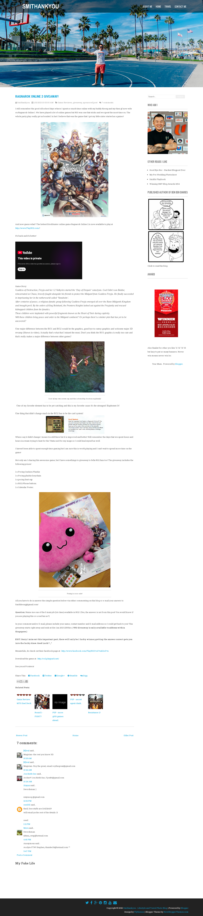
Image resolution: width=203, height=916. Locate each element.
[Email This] (18, 681)
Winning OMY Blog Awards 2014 (165, 184)
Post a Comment (24, 855)
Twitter (48, 675)
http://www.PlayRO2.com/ (27, 228)
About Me (147, 6)
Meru (26, 828)
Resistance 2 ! (94, 712)
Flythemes (139, 911)
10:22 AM (27, 770)
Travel (168, 6)
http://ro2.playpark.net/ (48, 658)
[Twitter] (87, 903)
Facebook (35, 675)
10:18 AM (27, 758)
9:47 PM (27, 851)
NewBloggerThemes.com (176, 911)
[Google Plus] (95, 903)
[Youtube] (110, 903)
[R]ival (26, 750)
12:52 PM (27, 801)
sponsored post (90, 102)
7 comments (107, 102)
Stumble (73, 675)
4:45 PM (27, 839)
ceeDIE (26, 804)
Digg (85, 675)
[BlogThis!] (20, 681)
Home (158, 6)
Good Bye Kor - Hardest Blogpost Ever (167, 170)
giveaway (77, 102)
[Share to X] (23, 681)
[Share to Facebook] (26, 681)
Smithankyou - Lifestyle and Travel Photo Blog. (145, 908)
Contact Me (180, 6)
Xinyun (26, 785)
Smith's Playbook (158, 179)
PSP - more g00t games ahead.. (57, 716)
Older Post (128, 735)
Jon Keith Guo (29, 773)
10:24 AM (27, 781)
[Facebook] (91, 903)
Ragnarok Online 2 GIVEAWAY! (37, 96)
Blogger (179, 364)
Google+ (60, 675)
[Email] (115, 903)
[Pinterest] (100, 903)
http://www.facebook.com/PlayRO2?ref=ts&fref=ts (85, 651)
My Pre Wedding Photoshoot (163, 174)
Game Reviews (65, 102)
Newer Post (21, 735)
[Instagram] (105, 903)
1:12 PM (26, 824)
